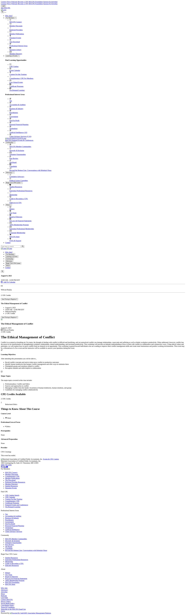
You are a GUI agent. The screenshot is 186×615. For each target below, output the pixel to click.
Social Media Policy (8, 603)
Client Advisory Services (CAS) (20, 136)
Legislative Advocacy (16, 177)
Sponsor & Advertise (50, 2)
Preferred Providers (16, 30)
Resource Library (15, 50)
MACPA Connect (15, 22)
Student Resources (15, 187)
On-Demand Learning (17, 90)
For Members (10, 18)
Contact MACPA (7, 600)
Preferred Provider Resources (15, 482)
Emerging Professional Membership (21, 229)
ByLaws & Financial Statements (20, 221)
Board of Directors (15, 217)
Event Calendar (14, 70)
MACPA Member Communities (20, 146)
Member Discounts (15, 26)
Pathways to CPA (15, 203)
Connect (4, 2)
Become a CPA (23, 2)
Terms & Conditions (8, 607)
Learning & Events (12, 56)
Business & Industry (16, 109)
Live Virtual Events (16, 82)
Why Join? (8, 16)
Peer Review (13, 158)
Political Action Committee (18, 180)
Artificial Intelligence (12, 530)
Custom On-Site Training (18, 74)
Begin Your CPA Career (13, 183)
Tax (10, 101)
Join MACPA (5, 8)
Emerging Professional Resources (20, 191)
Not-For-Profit (14, 120)
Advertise (4, 592)
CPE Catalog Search (12, 495)
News (9, 2)
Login (3, 6)
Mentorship (13, 195)
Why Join (4, 588)
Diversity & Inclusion (16, 150)
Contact (7, 243)
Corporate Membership (17, 233)
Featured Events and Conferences (16, 505)
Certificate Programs (16, 86)
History (12, 209)
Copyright (4, 598)
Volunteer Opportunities (17, 154)
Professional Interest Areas (18, 46)
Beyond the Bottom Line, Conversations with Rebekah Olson (30, 170)
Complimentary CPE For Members (21, 78)
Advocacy (9, 172)
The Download (14, 42)
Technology (13, 128)
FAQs (3, 611)
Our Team (12, 213)
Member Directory (15, 54)
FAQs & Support (15, 241)
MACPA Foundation (36, 2)
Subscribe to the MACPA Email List (13, 609)
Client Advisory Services (13, 531)
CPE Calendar (10, 497)
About (8, 205)
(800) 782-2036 (6, 465)
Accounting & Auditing (17, 105)
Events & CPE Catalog (51, 459)
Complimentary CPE (12, 476)
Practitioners (13, 113)
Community (10, 142)
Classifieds (13, 166)
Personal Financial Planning (18, 124)
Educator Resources (12, 565)
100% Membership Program (19, 225)
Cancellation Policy (7, 605)
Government (13, 117)
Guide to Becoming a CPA (18, 199)
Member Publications (16, 34)
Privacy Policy (6, 601)
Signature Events (15, 38)
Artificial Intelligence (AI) (18, 132)
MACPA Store (14, 237)
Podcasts (14, 2)
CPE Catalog (13, 66)
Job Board (12, 162)
